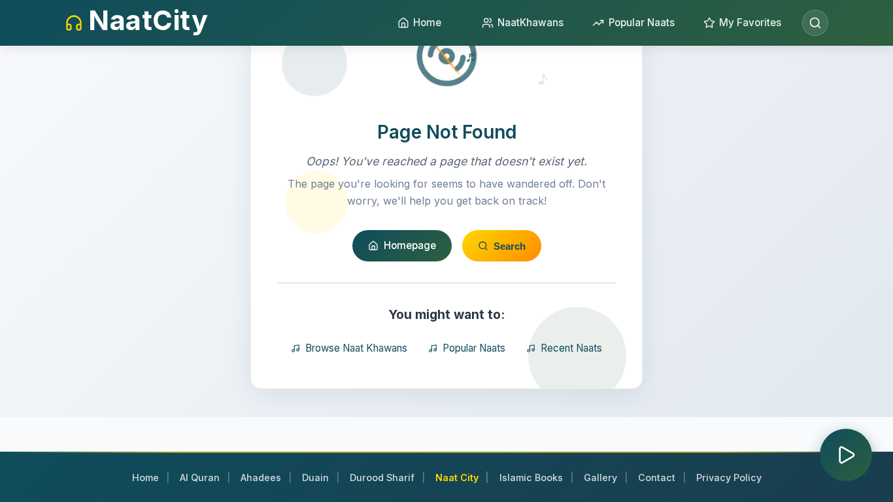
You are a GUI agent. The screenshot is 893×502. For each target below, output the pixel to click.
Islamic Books (531, 477)
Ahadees (261, 477)
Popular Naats (474, 348)
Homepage (410, 245)
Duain (315, 477)
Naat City (457, 477)
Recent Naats (571, 348)
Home (145, 477)
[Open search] (815, 23)
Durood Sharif (382, 477)
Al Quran (200, 477)
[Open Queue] (846, 455)
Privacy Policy (729, 477)
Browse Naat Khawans (356, 348)
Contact (656, 477)
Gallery (600, 477)
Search (510, 246)
